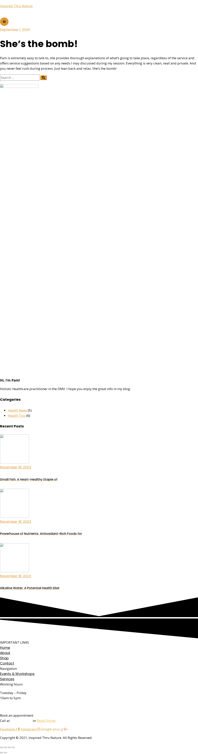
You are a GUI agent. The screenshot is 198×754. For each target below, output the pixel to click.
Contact (7, 663)
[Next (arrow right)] (5, 752)
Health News (17, 410)
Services (7, 679)
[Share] (5, 747)
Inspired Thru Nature (16, 6)
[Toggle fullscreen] (9, 747)
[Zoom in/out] (13, 747)
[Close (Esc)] (1, 747)
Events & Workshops (17, 673)
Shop (4, 658)
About (5, 652)
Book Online (46, 720)
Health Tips (17, 415)
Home (5, 647)
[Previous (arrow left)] (1, 752)
